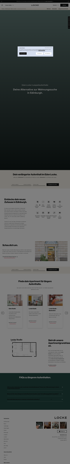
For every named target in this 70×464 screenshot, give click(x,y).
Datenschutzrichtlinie (42, 50)
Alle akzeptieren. (47, 53)
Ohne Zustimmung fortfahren (48, 47)
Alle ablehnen (39, 53)
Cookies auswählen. (23, 53)
